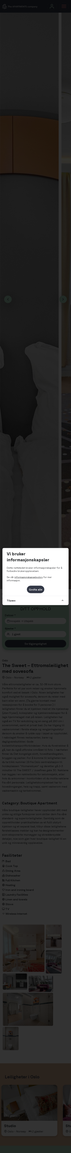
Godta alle (35, 589)
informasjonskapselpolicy (28, 577)
